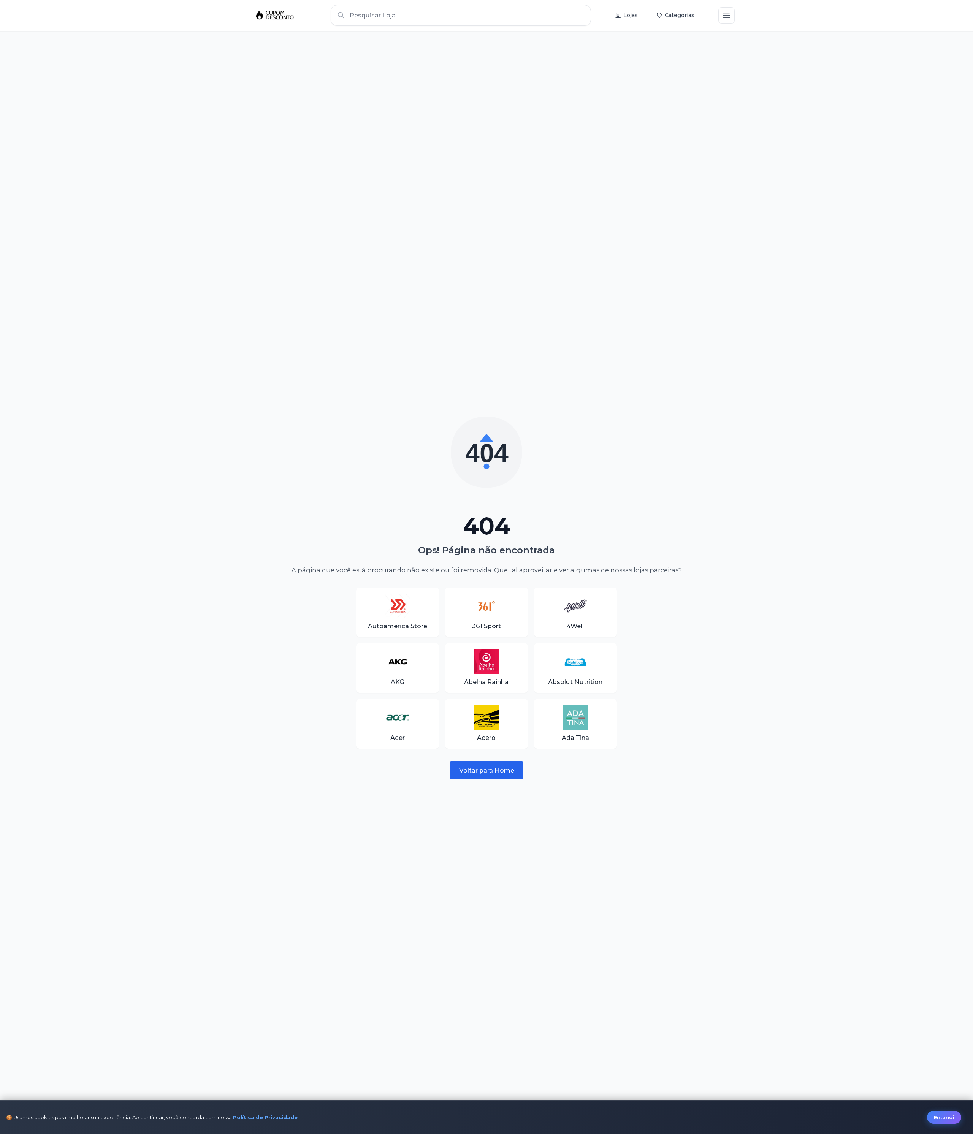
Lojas (630, 15)
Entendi (944, 1117)
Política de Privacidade (265, 1117)
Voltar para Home (486, 770)
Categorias (679, 15)
